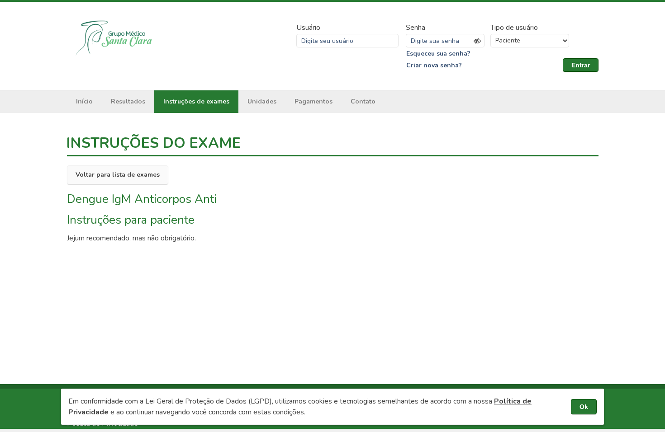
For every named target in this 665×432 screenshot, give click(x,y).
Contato (363, 101)
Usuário (308, 28)
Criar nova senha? (434, 65)
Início (84, 101)
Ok (584, 406)
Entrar (580, 65)
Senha (415, 28)
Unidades (261, 101)
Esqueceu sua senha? (438, 53)
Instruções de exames (196, 101)
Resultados (128, 101)
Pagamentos (313, 101)
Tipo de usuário (514, 28)
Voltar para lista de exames (118, 174)
